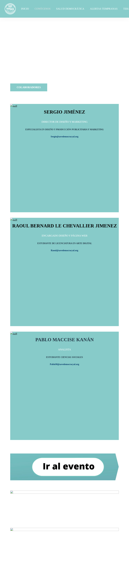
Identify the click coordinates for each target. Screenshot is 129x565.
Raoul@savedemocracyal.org (64, 250)
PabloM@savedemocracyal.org (64, 364)
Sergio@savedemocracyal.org (64, 136)
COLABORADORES (29, 87)
